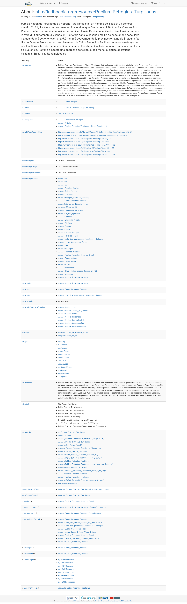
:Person (62, 344)
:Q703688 (64, 435)
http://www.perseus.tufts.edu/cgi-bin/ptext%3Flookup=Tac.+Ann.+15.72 (86, 145)
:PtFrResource (65, 566)
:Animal (62, 370)
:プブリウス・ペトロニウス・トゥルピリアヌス (80, 457)
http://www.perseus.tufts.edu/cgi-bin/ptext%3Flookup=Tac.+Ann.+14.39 (86, 141)
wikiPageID (28, 160)
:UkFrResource (66, 559)
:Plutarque (65, 248)
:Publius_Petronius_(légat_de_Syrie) (76, 107)
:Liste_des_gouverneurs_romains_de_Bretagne (80, 239)
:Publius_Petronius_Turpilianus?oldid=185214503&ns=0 (84, 489)
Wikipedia (76, 601)
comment (27, 382)
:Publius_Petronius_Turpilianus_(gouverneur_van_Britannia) (85, 464)
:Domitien (65, 216)
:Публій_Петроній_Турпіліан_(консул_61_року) (81, 480)
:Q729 (63, 364)
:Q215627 (64, 357)
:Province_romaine (69, 251)
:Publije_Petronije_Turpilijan (72, 473)
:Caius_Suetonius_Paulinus (72, 200)
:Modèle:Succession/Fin (71, 323)
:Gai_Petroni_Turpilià (70, 445)
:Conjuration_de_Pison (70, 210)
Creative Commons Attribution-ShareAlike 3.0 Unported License (114, 601)
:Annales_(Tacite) (68, 188)
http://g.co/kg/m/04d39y (67, 483)
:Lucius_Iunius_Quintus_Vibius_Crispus (77, 532)
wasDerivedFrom (30, 489)
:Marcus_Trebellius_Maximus (73, 277)
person (39, 16)
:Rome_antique (67, 101)
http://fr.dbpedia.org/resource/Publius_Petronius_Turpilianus (95, 11)
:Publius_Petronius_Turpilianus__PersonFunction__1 (82, 126)
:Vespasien (65, 274)
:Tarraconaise (67, 267)
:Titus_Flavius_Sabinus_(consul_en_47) (77, 271)
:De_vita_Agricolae (69, 213)
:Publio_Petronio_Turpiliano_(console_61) (78, 454)
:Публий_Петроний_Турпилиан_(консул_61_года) (82, 470)
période (27, 301)
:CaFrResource (66, 569)
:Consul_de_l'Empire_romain (73, 204)
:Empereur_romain (69, 220)
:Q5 (62, 360)
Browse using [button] (48, 3)
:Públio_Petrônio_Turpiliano (72, 467)
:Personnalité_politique (70, 119)
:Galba (64, 229)
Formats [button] (64, 3)
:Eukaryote (63, 373)
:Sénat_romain (67, 261)
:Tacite (64, 264)
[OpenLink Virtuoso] (72, 598)
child (27, 501)
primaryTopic (30, 588)
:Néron (64, 245)
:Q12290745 (65, 113)
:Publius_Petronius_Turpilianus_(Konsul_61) (79, 448)
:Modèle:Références (69, 316)
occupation (27, 119)
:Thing (61, 341)
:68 (62, 184)
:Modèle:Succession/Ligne (72, 326)
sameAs (26, 432)
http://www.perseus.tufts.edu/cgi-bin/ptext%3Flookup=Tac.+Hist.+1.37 (86, 148)
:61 (62, 178)
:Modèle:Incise (67, 307)
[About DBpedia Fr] (28, 3)
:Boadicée (65, 194)
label (25, 404)
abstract (26, 65)
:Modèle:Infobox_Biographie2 (73, 310)
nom (26, 295)
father (25, 107)
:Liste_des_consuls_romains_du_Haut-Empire (80, 522)
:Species (62, 376)
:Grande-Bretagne (68, 232)
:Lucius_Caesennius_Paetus (72, 242)
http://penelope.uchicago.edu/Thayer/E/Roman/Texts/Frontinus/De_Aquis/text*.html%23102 (95, 132)
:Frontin (64, 226)
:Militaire (64, 123)
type (24, 341)
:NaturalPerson (65, 367)
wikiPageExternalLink (32, 132)
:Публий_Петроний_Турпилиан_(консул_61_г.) (81, 438)
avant (26, 289)
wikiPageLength (29, 166)
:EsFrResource (66, 575)
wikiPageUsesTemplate (33, 307)
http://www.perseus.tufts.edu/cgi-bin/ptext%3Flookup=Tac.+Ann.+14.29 (86, 154)
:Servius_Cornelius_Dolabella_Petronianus (78, 538)
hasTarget (29, 559)
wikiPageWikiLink (30, 178)
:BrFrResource (65, 578)
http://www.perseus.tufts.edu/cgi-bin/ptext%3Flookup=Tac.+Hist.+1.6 (85, 151)
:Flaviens (65, 223)
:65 (62, 181)
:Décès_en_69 (67, 207)
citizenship (27, 101)
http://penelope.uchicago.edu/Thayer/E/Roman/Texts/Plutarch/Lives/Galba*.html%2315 (93, 135)
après (26, 283)
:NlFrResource (65, 562)
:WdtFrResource (66, 582)
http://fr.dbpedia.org (68, 16)
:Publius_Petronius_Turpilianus (71, 432)
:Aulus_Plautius (67, 191)
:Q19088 (64, 354)
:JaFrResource (66, 572)
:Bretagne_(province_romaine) (73, 197)
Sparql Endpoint (159, 3)
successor (29, 513)
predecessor (30, 507)
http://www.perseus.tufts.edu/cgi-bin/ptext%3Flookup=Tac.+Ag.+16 (85, 138)
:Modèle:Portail (67, 313)
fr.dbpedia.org (98, 16)
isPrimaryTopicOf (30, 495)
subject (26, 332)
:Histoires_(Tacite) (68, 235)
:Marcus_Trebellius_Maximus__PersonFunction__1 (82, 507)
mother (26, 113)
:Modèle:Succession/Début (72, 320)
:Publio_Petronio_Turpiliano (72, 451)
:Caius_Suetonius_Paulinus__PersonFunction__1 (81, 513)
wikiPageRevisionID (31, 172)
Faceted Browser (140, 3)
